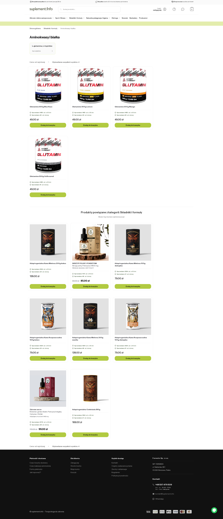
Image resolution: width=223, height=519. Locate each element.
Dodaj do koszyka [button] (48, 125)
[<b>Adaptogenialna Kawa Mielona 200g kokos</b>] (48, 242)
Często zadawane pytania (122, 466)
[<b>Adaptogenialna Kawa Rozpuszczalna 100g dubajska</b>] (133, 316)
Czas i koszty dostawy (39, 463)
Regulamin (116, 472)
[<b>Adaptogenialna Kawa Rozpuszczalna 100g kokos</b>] (48, 316)
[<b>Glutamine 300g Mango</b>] (133, 86)
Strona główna (35, 28)
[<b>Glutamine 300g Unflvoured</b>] (48, 155)
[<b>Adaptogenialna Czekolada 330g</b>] (90, 388)
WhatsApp (159, 499)
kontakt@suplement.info (164, 494)
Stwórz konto (76, 466)
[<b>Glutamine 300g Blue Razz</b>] (48, 86)
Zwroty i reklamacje (119, 469)
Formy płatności (36, 469)
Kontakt (115, 463)
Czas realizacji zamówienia (40, 466)
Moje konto (75, 469)
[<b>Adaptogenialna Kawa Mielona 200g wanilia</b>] (90, 316)
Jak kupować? (35, 472)
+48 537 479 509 (163, 484)
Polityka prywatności (120, 476)
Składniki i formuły (50, 28)
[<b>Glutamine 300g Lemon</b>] (90, 86)
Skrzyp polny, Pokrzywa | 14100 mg (85, 265)
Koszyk (73, 472)
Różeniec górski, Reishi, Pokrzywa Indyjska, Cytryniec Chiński (46, 412)
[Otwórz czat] (183, 9)
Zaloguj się (75, 463)
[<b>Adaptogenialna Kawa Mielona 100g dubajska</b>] (133, 242)
